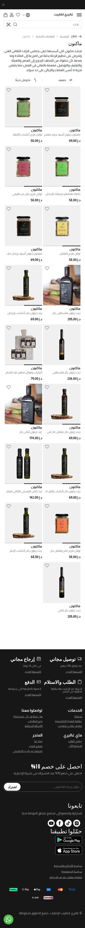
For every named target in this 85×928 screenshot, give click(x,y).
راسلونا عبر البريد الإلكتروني (27, 751)
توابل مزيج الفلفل (70, 253)
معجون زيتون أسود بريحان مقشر (23, 253)
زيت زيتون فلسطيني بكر (66, 313)
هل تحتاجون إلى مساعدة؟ (27, 716)
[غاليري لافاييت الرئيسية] (63, 15)
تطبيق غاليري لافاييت (70, 726)
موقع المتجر (35, 746)
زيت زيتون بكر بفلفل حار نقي (63, 431)
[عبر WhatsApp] (8, 919)
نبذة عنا (38, 741)
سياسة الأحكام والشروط (68, 865)
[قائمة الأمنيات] (47, 89)
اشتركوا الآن (75, 746)
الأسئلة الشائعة (33, 726)
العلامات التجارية (45, 36)
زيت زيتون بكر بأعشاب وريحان (24, 313)
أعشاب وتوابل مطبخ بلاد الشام (24, 372)
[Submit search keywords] (15, 24)
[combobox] (42, 24)
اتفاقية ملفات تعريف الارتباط (65, 877)
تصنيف (62, 80)
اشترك (12, 787)
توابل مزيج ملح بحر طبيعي (27, 194)
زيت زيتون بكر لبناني (69, 610)
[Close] (3, 4)
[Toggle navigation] (79, 14)
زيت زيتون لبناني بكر (30, 431)
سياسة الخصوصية (71, 871)
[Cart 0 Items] (5, 15)
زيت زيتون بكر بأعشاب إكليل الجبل (61, 491)
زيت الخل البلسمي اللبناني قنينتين (23, 491)
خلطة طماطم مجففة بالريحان (62, 194)
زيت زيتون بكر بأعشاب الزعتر (25, 550)
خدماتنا (78, 716)
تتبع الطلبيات (35, 721)
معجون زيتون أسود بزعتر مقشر (62, 134)
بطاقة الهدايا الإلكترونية (68, 721)
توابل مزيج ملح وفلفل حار (65, 550)
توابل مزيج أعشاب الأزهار (27, 134)
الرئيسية (64, 36)
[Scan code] (8, 24)
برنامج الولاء (75, 741)
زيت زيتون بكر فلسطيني (66, 372)
